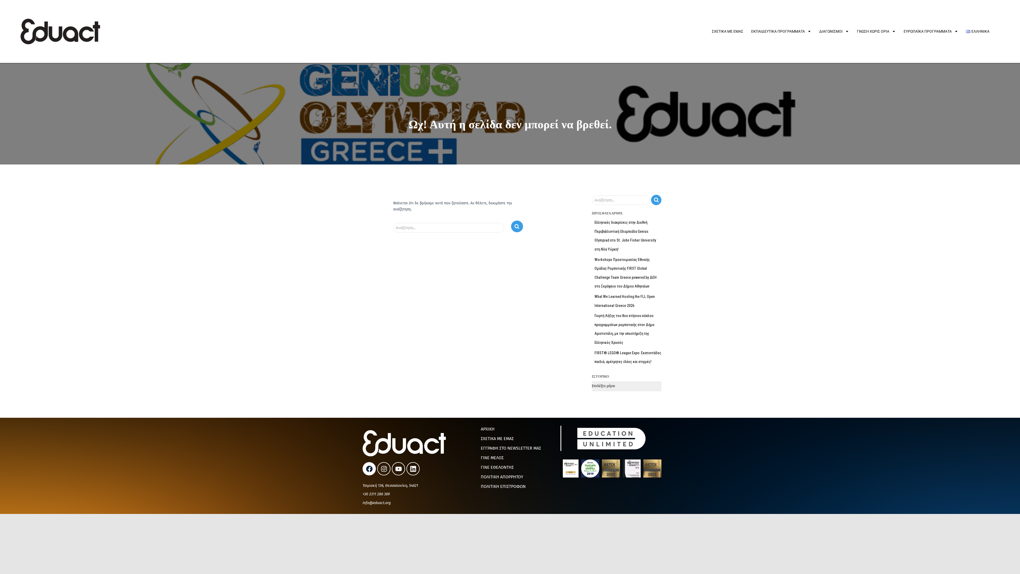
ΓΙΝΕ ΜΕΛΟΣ (492, 457)
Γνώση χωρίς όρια (873, 31)
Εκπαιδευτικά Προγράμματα (778, 31)
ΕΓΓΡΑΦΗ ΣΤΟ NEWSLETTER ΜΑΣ (511, 448)
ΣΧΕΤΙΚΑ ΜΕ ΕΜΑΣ (497, 438)
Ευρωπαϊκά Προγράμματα (928, 31)
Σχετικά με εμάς (727, 31)
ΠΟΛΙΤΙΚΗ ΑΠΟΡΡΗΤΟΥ (502, 476)
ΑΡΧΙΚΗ (488, 429)
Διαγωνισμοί (831, 31)
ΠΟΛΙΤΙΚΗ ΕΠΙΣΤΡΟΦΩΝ (503, 486)
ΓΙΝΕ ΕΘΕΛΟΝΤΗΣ (497, 467)
